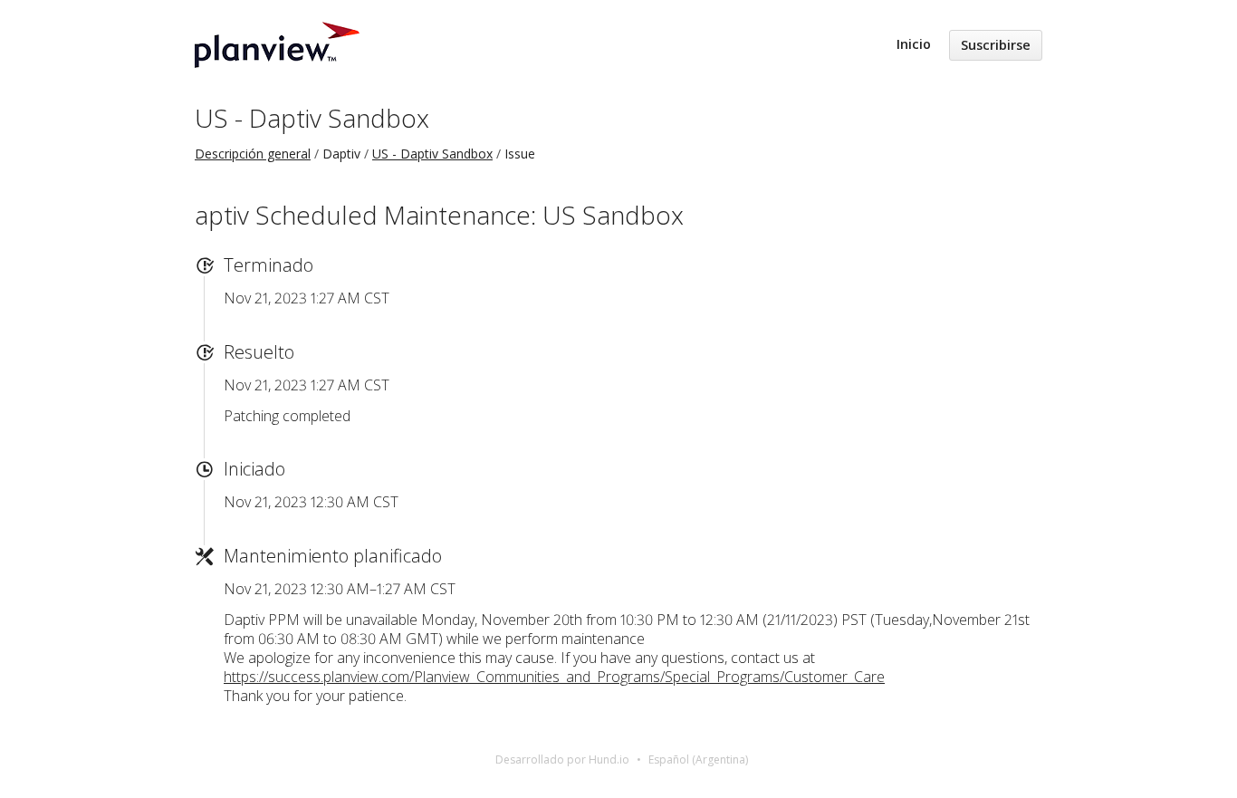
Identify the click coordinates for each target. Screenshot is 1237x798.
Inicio (914, 44)
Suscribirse (996, 44)
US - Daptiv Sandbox (312, 118)
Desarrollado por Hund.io (562, 759)
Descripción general (253, 153)
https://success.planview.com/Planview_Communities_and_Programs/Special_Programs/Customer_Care (554, 677)
